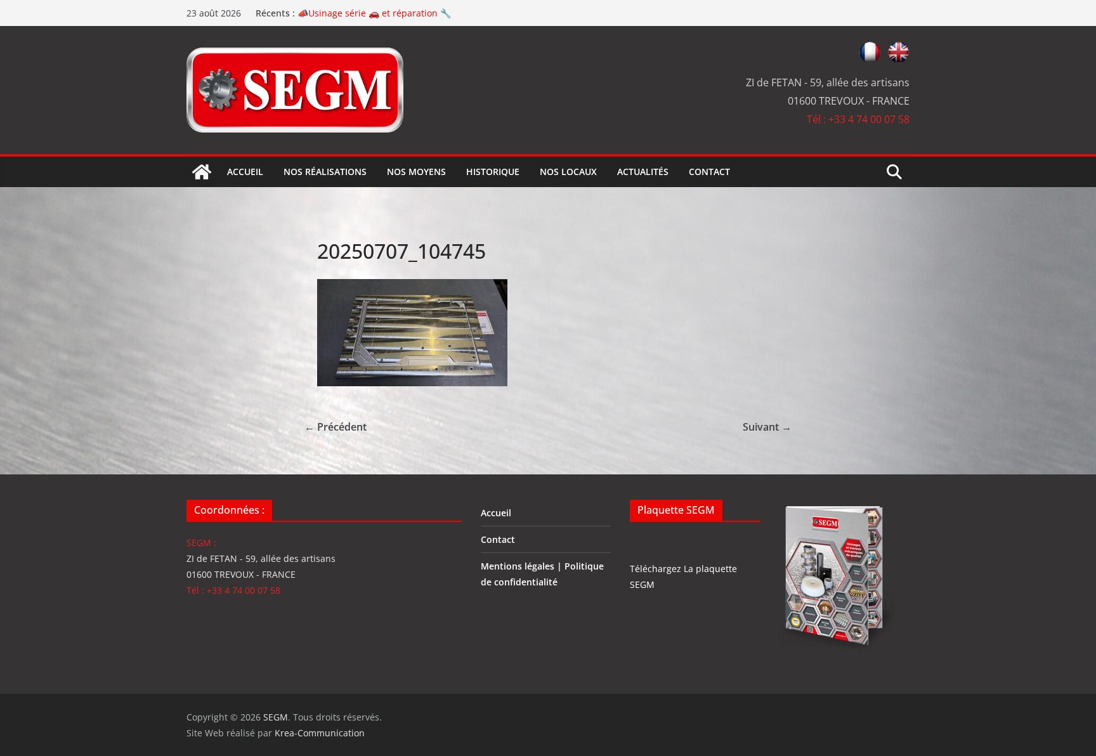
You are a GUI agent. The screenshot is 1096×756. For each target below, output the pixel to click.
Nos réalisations (325, 172)
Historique (492, 172)
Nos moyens (416, 172)
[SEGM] (201, 172)
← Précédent (335, 427)
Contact (709, 172)
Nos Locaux (568, 172)
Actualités (643, 172)
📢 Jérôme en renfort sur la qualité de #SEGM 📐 (401, 11)
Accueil (245, 172)
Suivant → (767, 427)
